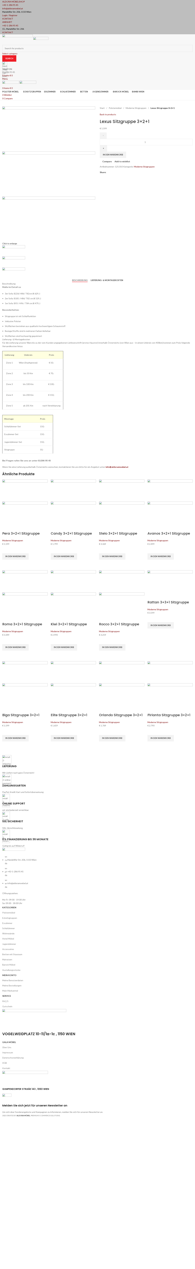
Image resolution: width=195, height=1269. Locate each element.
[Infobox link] (97, 560)
